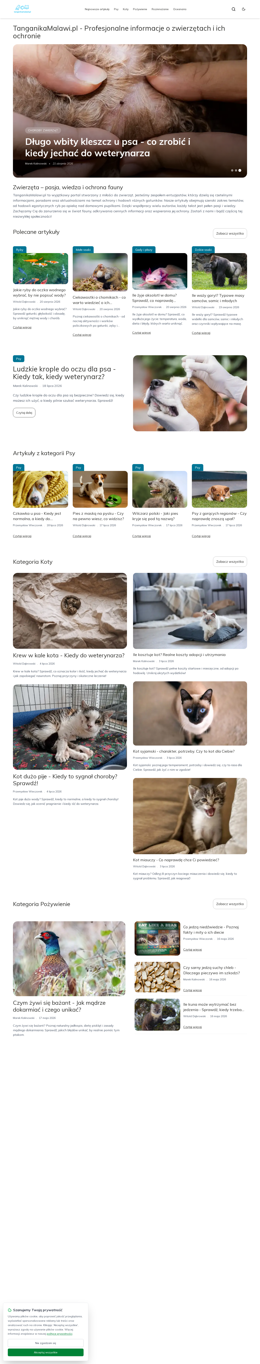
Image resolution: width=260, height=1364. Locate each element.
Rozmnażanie (160, 9)
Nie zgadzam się (45, 1343)
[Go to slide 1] (232, 170)
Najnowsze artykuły (97, 9)
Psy (116, 9)
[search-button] (233, 9)
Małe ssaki (83, 250)
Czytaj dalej (24, 413)
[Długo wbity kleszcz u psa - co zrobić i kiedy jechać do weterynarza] (130, 111)
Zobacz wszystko (230, 233)
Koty (125, 9)
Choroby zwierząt (43, 130)
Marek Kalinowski (36, 163)
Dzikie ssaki (203, 250)
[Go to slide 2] (236, 170)
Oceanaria (179, 9)
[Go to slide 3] (239, 170)
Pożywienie (140, 9)
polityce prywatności (59, 1333)
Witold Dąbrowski (24, 301)
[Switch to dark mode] (243, 9)
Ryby (19, 250)
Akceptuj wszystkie (45, 1352)
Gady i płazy (143, 250)
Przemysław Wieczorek (147, 307)
